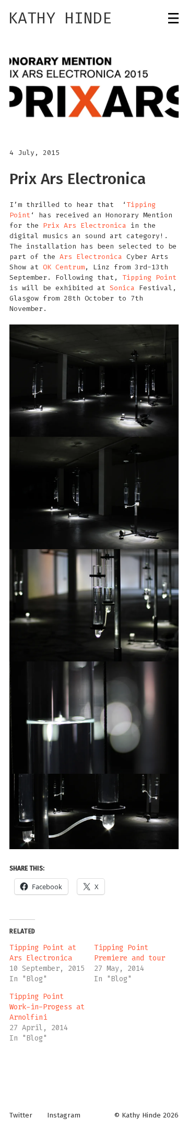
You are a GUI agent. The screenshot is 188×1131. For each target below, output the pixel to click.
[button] (94, 87)
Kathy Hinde (60, 18)
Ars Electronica (91, 256)
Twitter (20, 1115)
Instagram (63, 1115)
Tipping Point (149, 277)
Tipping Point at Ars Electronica (42, 953)
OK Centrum (64, 267)
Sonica (122, 287)
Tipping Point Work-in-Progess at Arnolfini (47, 1007)
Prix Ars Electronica (84, 225)
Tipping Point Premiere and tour (129, 953)
